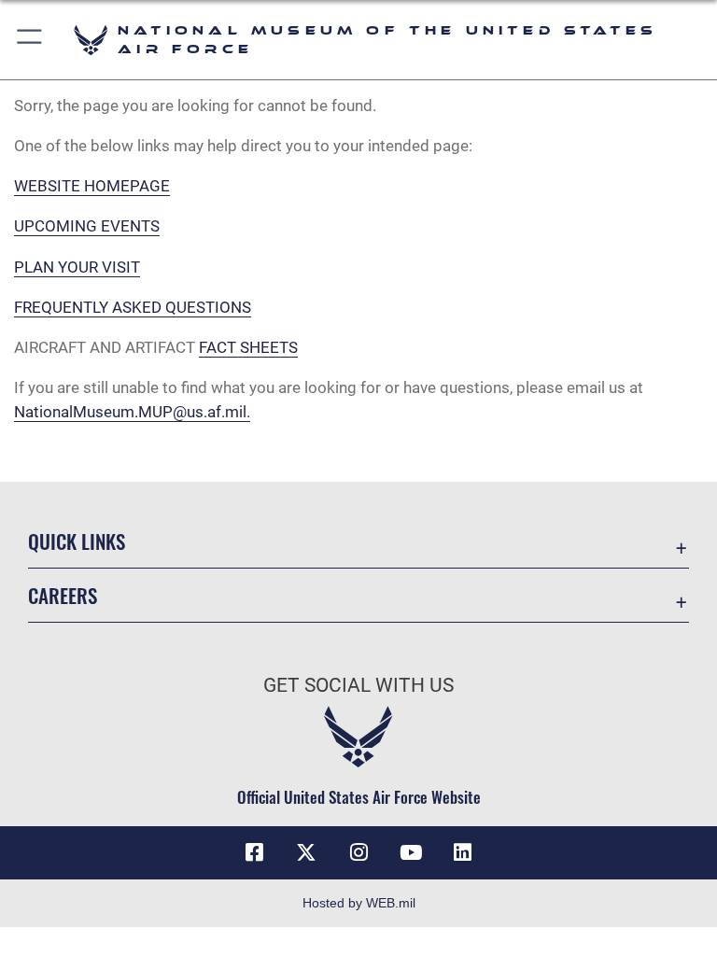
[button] (30, 39)
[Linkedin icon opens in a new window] (463, 852)
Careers (62, 595)
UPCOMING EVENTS (87, 226)
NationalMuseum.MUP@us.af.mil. (132, 411)
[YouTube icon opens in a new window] (411, 852)
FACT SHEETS (248, 347)
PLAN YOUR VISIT (77, 267)
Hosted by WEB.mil (358, 902)
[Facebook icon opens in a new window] (254, 852)
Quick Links (76, 541)
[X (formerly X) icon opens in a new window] (306, 852)
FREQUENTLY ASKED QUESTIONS (132, 307)
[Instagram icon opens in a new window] (358, 852)
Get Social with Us (358, 685)
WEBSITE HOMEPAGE (92, 185)
